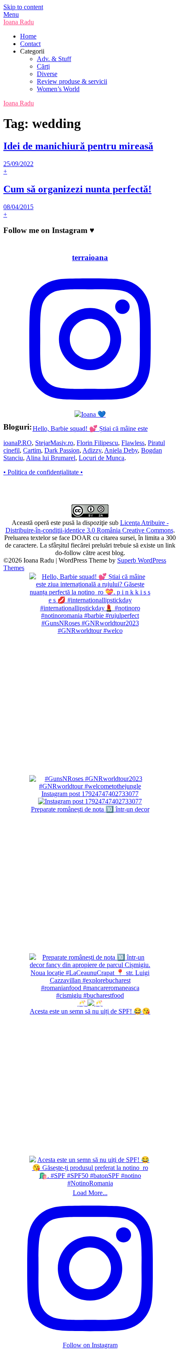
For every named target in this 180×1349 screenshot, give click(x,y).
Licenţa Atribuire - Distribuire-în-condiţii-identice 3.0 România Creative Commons (89, 526)
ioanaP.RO (17, 442)
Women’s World (58, 88)
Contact (30, 43)
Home (28, 36)
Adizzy (91, 450)
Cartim (32, 450)
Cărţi (43, 66)
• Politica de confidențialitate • (43, 472)
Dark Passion (62, 450)
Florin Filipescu (97, 442)
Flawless (132, 442)
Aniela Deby (121, 450)
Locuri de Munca (101, 457)
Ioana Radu (18, 22)
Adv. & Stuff (54, 58)
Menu (11, 14)
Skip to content (23, 6)
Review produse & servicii (72, 81)
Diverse (47, 73)
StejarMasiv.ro (54, 442)
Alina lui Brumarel (50, 457)
